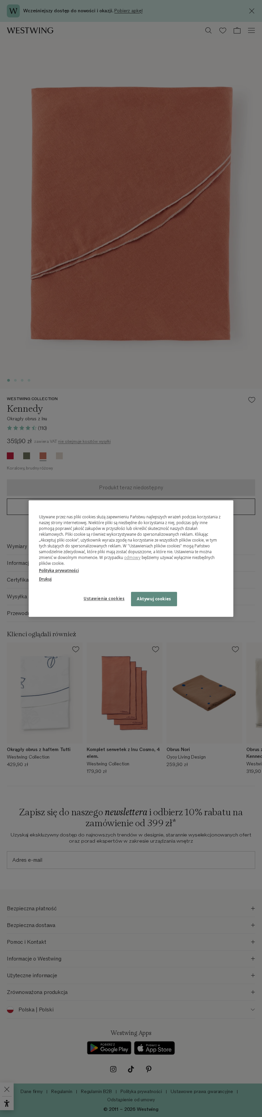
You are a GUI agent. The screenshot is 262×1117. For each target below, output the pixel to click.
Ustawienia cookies (104, 598)
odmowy (132, 557)
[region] (131, 558)
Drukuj (45, 579)
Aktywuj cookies (154, 598)
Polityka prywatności (59, 570)
